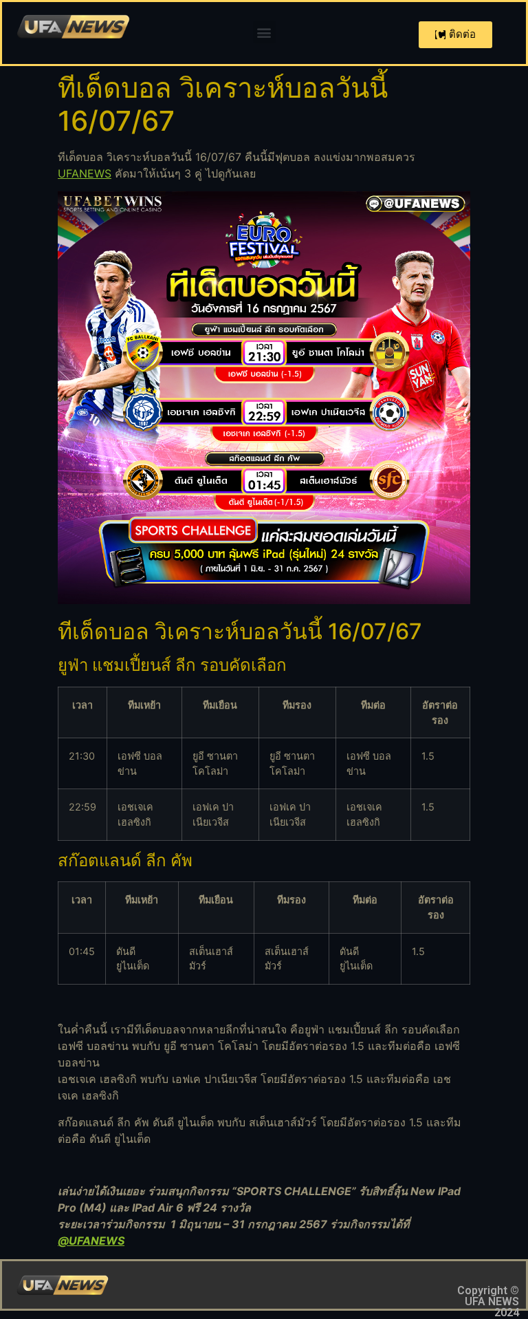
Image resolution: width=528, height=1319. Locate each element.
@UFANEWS (91, 1240)
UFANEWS (84, 173)
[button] (264, 32)
